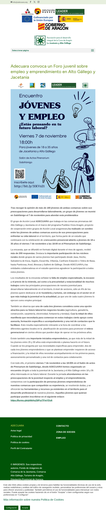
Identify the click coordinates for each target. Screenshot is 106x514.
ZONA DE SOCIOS (65, 432)
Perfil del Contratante (21, 448)
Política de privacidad (21, 436)
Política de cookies (20, 442)
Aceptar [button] (25, 508)
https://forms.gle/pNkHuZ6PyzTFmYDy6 (31, 400)
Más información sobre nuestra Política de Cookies (33, 499)
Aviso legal (16, 430)
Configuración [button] (11, 508)
